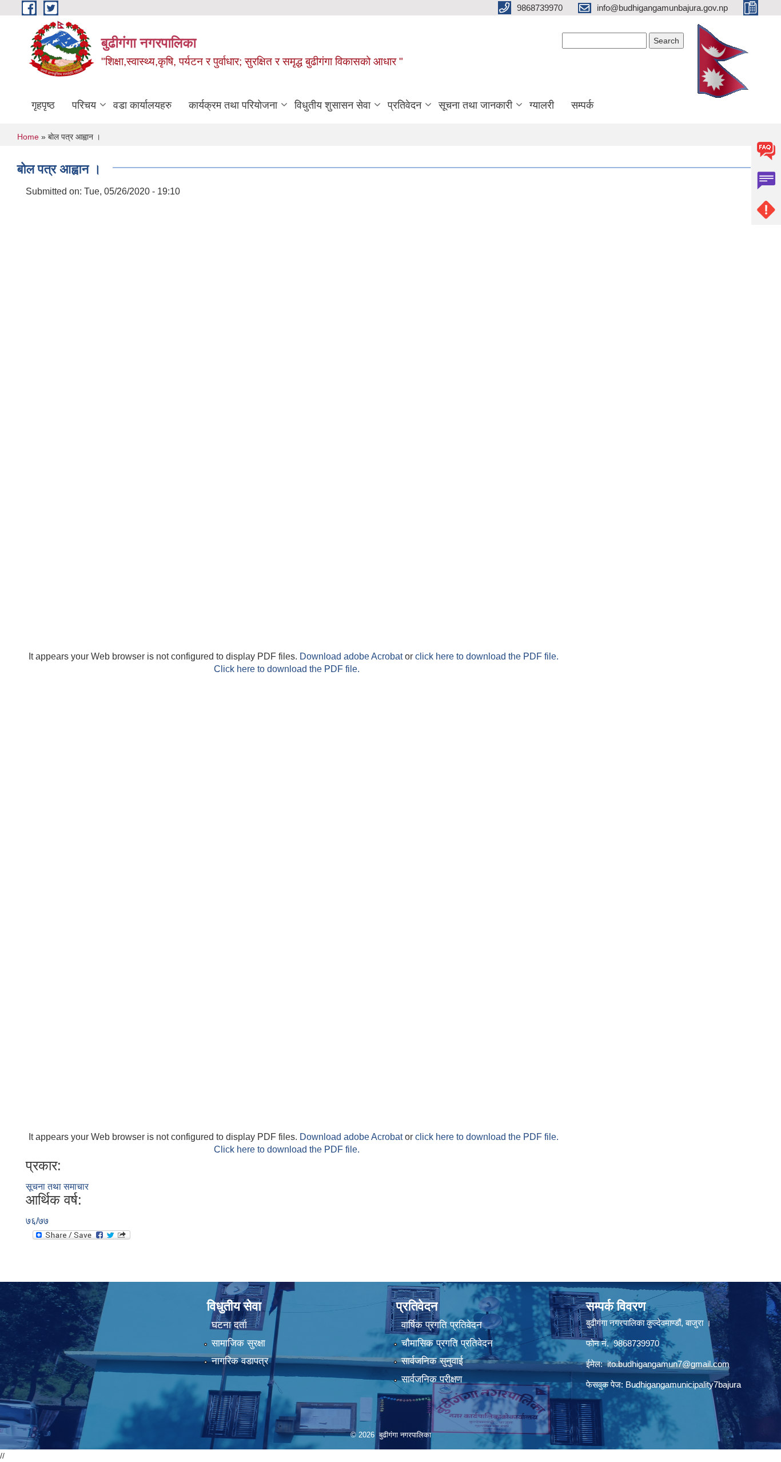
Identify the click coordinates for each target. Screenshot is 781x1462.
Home (28, 136)
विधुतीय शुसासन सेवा (332, 105)
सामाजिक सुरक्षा (238, 1343)
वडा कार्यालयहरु (142, 105)
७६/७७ (37, 1221)
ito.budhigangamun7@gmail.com (668, 1364)
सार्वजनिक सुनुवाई (432, 1361)
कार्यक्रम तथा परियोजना (233, 105)
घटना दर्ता (229, 1325)
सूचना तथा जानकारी (475, 105)
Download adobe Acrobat (352, 656)
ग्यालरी (541, 105)
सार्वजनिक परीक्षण (431, 1379)
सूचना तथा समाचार (57, 1186)
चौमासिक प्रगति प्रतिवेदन (447, 1343)
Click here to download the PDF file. (287, 669)
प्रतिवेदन (404, 105)
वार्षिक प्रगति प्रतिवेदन (441, 1325)
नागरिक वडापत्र (240, 1361)
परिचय (84, 105)
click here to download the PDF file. (487, 656)
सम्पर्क (582, 105)
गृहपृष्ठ (43, 105)
